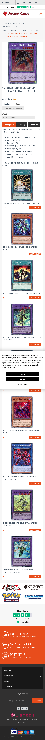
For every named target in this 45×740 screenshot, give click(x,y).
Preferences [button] (11, 367)
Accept (22, 374)
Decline (22, 379)
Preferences (22, 384)
